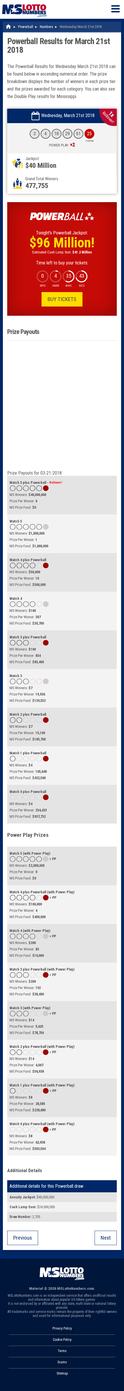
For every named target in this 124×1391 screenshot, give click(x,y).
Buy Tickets (62, 299)
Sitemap (62, 1373)
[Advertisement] (62, 405)
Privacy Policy (62, 1328)
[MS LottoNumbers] (24, 2)
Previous (22, 1237)
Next (106, 1237)
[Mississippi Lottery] (9, 27)
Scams (62, 1362)
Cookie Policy (62, 1340)
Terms (62, 1351)
